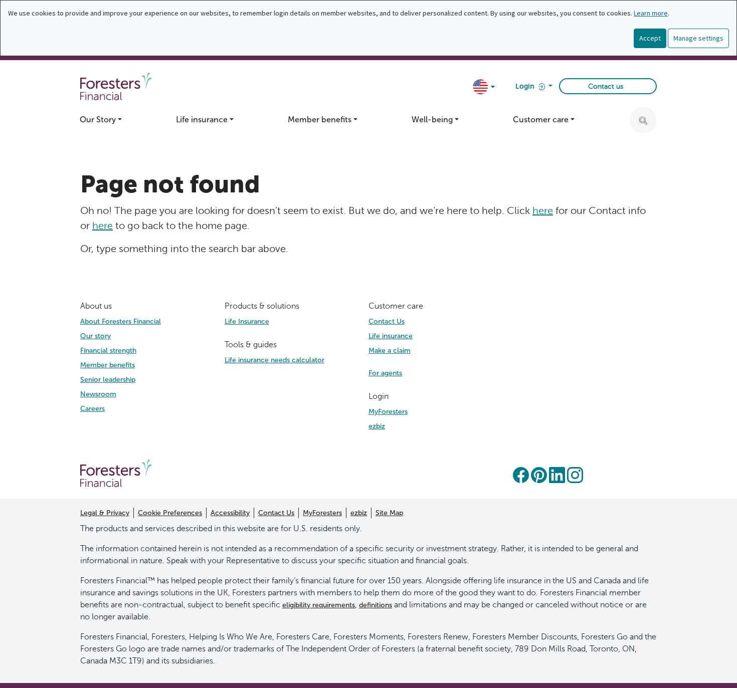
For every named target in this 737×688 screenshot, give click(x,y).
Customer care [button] (541, 119)
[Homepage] (116, 472)
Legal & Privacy (104, 513)
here (542, 210)
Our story (95, 336)
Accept (650, 38)
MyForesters (388, 411)
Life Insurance (247, 321)
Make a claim (389, 350)
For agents (385, 373)
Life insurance (390, 336)
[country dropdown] (484, 87)
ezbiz (376, 426)
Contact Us (386, 321)
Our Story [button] (98, 119)
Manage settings (698, 38)
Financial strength (108, 350)
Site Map (389, 513)
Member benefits (107, 365)
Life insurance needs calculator (274, 360)
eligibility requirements (318, 605)
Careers (92, 408)
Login (525, 86)
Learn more (651, 13)
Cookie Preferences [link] (170, 513)
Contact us (605, 86)
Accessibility (230, 513)
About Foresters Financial (120, 321)
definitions (375, 605)
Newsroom (98, 394)
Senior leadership (107, 379)
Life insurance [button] (202, 119)
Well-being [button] (432, 119)
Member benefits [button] (319, 119)
